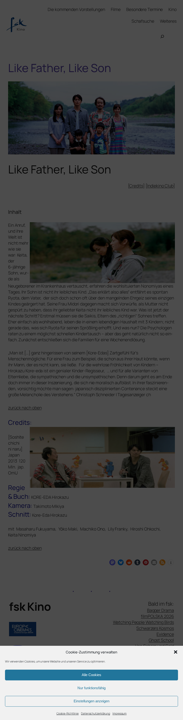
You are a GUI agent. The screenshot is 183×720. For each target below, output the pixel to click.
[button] (175, 652)
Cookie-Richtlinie (67, 713)
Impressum (119, 713)
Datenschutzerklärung (95, 713)
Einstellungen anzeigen (91, 701)
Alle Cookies (91, 675)
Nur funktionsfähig (91, 688)
